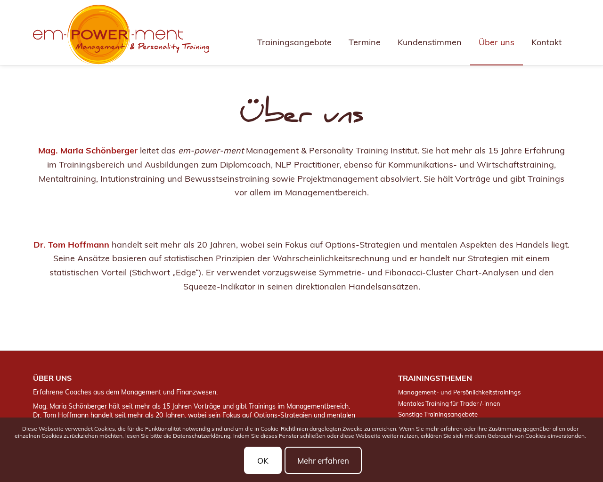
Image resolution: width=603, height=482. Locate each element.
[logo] (121, 35)
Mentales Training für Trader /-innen (449, 403)
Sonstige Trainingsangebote (438, 414)
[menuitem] (294, 32)
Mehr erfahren (323, 460)
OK (263, 460)
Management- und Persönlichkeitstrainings (459, 392)
